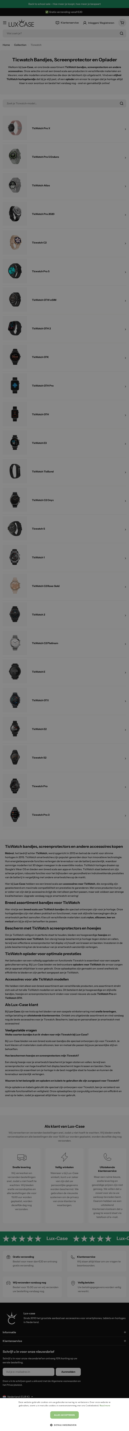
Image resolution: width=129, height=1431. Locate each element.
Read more (105, 1405)
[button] (64, 1425)
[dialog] (64, 1414)
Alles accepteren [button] (64, 1415)
